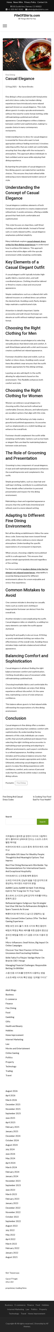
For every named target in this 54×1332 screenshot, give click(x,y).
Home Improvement (15, 1035)
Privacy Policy (30, 2)
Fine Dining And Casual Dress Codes (13, 798)
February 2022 (12, 1248)
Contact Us (42, 2)
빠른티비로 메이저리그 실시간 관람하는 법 (25, 913)
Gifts (8, 1021)
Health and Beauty (14, 1026)
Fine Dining (10, 75)
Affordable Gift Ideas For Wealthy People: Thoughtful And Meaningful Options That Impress (25, 857)
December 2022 (13, 1208)
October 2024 (12, 1140)
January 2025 (12, 1131)
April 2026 (10, 1095)
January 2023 (12, 1203)
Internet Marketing (14, 1039)
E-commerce (11, 999)
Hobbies (9, 1030)
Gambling (10, 1017)
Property (10, 1062)
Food (8, 1012)
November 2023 (13, 1181)
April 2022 (10, 1239)
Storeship (39, 1323)
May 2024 (10, 1158)
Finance (9, 1003)
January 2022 (12, 1252)
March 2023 (11, 1194)
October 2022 (12, 1216)
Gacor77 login (12, 1279)
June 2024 (10, 1154)
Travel (8, 1075)
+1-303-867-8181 (15, 9)
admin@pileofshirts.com (38, 9)
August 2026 (12, 1091)
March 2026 (11, 1100)
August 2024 (12, 1145)
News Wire (18, 2)
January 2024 (12, 1176)
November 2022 (13, 1212)
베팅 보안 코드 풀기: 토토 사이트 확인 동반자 (26, 926)
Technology (11, 1066)
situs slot (10, 1282)
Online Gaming (12, 1053)
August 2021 (12, 1257)
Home (9, 2)
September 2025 (13, 1113)
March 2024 (11, 1167)
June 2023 (10, 1190)
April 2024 (10, 1163)
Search (9, 816)
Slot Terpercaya (12, 1273)
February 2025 (12, 1127)
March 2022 (11, 1243)
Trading (9, 1071)
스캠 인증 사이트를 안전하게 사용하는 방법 (25, 973)
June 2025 (10, 1118)
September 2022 (13, 1221)
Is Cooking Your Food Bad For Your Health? (42, 798)
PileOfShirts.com (27, 15)
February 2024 (12, 1172)
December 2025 (13, 1104)
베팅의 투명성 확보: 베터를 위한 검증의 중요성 (27, 930)
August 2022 (12, 1225)
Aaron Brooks (27, 86)
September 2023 (13, 1185)
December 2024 (13, 1136)
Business (10, 994)
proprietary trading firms (16, 1288)
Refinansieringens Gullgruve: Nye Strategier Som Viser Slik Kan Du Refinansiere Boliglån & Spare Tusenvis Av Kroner (26, 906)
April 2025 (10, 1122)
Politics (9, 1057)
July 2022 (10, 1230)
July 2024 (10, 1149)
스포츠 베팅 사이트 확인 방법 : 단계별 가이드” (26, 977)
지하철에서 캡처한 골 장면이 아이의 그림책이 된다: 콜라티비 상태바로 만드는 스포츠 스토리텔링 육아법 (27, 839)
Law (7, 1044)
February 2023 (12, 1199)
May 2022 (10, 1234)
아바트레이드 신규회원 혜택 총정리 (22, 875)
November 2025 (13, 1109)
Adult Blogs (11, 990)
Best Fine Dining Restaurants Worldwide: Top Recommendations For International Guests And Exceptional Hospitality (27, 868)
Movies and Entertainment (18, 1048)
